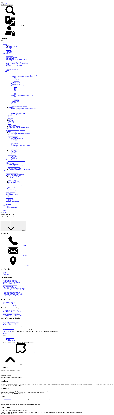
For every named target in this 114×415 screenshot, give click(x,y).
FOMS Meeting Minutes (13, 181)
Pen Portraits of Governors (14, 167)
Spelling (13, 103)
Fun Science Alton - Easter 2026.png (11, 295)
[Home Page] (4, 212)
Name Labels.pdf (6, 320)
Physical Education (12, 125)
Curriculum (8, 72)
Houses (7, 206)
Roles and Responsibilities (11, 207)
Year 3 (15, 90)
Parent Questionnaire (10, 192)
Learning (5, 71)
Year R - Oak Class (12, 132)
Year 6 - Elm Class (12, 155)
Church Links (9, 51)
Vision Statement (9, 56)
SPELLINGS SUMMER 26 (17, 138)
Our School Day (9, 48)
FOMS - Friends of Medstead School (13, 175)
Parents (4, 170)
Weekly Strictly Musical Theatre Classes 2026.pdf (13, 289)
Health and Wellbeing (10, 187)
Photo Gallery (9, 47)
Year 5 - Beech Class (12, 150)
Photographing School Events (12, 194)
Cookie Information (10, 338)
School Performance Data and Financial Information (17, 59)
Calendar (8, 171)
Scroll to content (4, 3)
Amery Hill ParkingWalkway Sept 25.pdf (11, 311)
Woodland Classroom (12, 46)
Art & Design (11, 121)
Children (5, 205)
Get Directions (26, 265)
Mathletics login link (15, 114)
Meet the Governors (10, 163)
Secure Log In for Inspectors (12, 69)
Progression (8, 204)
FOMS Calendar (11, 179)
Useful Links (8, 200)
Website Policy (9, 339)
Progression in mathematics (16, 112)
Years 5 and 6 (16, 81)
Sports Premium (9, 66)
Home (4, 42)
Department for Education (8, 329)
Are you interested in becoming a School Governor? (19, 169)
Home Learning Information (17, 146)
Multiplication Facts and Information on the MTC (21, 145)
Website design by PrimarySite (19, 352)
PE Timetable (8, 193)
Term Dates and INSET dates (12, 173)
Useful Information (10, 199)
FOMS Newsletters (12, 180)
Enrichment (8, 128)
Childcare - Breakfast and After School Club (15, 174)
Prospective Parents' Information (12, 201)
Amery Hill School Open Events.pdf (10, 313)
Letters (7, 202)
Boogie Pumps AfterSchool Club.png (11, 322)
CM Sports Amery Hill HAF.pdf (10, 281)
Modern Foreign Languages (14, 126)
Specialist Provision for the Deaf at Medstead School (17, 63)
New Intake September (10, 189)
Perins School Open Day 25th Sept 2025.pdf (12, 315)
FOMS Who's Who (12, 177)
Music (9, 124)
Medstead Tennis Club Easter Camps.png (11, 282)
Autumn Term (14, 151)
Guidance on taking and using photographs (17, 62)
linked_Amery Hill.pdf (8, 303)
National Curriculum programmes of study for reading (22, 76)
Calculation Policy (15, 110)
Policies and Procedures (11, 60)
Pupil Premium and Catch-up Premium (14, 65)
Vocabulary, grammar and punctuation (19, 106)
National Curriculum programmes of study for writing (22, 95)
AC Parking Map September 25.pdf (10, 310)
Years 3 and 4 (16, 79)
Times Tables (14, 139)
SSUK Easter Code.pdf (8, 286)
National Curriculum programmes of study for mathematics (23, 108)
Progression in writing (15, 101)
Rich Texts (13, 83)
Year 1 (15, 77)
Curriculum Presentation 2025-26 (18, 142)
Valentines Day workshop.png (9, 305)
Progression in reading (15, 82)
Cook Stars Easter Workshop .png (10, 285)
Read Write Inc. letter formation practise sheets (20, 133)
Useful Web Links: (15, 149)
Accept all (8, 377)
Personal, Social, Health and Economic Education (18, 127)
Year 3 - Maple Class (12, 137)
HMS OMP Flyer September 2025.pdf (11, 323)
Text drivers (13, 102)
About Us (5, 44)
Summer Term (14, 153)
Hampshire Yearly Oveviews (17, 109)
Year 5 (15, 93)
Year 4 (15, 91)
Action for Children (7, 331)
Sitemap (5, 333)
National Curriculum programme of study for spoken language (24, 75)
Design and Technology (13, 122)
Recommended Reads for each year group (20, 85)
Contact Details (9, 52)
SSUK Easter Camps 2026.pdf (9, 287)
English (10, 73)
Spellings (13, 144)
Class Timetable (14, 143)
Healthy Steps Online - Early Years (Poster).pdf (13, 293)
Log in (4, 210)
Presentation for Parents (13, 190)
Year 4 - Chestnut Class (13, 140)
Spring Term (13, 152)
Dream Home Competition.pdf (9, 296)
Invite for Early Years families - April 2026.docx (13, 294)
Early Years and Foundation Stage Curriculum (15, 130)
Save (12, 413)
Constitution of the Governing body (15, 165)
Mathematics (11, 107)
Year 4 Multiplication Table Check (18, 113)
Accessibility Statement (11, 340)
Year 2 (15, 78)
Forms (7, 186)
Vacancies (8, 70)
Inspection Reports (10, 58)
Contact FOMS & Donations (14, 182)
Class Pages (8, 131)
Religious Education (12, 116)
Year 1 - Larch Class (12, 134)
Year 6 (15, 94)
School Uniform (9, 198)
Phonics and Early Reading (11, 159)
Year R (15, 87)
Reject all (3, 377)
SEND (7, 64)
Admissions (8, 54)
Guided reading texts (15, 84)
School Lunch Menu (10, 196)
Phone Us (25, 245)
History (10, 119)
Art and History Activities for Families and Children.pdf (14, 288)
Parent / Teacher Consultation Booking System (15, 184)
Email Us (25, 255)
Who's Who (8, 50)
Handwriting (13, 105)
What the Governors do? (13, 164)
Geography (10, 120)
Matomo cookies (7, 399)
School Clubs (8, 195)
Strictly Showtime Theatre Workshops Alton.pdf (13, 291)
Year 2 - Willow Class (13, 136)
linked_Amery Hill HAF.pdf (9, 302)
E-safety (7, 183)
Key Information (6, 53)
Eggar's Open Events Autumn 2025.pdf (11, 314)
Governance (5, 162)
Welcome (8, 45)
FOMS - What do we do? (13, 176)
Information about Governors (14, 168)
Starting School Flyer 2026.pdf (9, 324)
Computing (10, 118)
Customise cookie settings (16, 377)
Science (10, 115)
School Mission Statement (11, 57)
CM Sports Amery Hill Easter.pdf (10, 280)
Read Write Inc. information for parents (16, 161)
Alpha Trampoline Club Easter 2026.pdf (11, 292)
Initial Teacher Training (11, 68)
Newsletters (8, 188)
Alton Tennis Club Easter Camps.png (11, 283)
